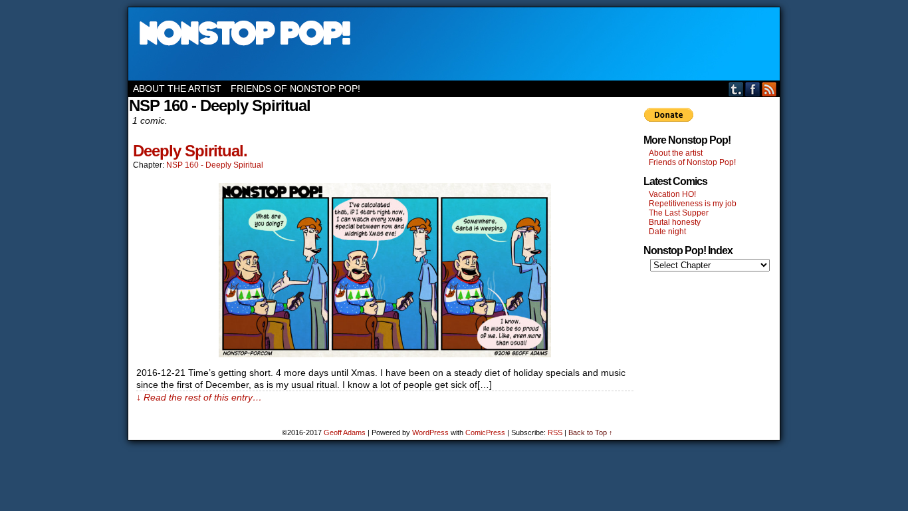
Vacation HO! (672, 194)
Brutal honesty (675, 222)
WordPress (430, 432)
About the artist (177, 88)
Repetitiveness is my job (693, 203)
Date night (667, 231)
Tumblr (736, 89)
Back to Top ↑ (590, 432)
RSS (769, 89)
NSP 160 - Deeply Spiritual (214, 165)
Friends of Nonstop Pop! (295, 88)
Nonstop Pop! (454, 44)
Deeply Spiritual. (190, 151)
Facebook (752, 89)
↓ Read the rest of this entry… (199, 397)
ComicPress (485, 432)
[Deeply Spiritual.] (385, 354)
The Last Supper (679, 213)
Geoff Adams (345, 432)
